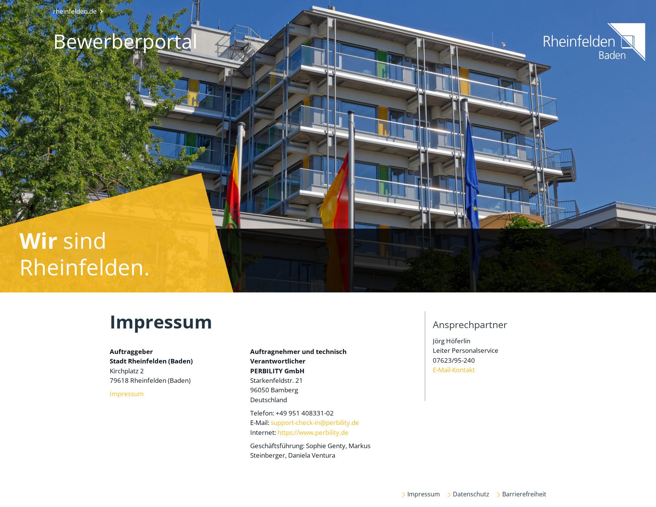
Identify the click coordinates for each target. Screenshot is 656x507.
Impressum (127, 393)
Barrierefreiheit (524, 494)
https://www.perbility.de (313, 432)
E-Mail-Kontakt (454, 369)
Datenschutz (471, 494)
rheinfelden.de (75, 11)
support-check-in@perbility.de (315, 422)
